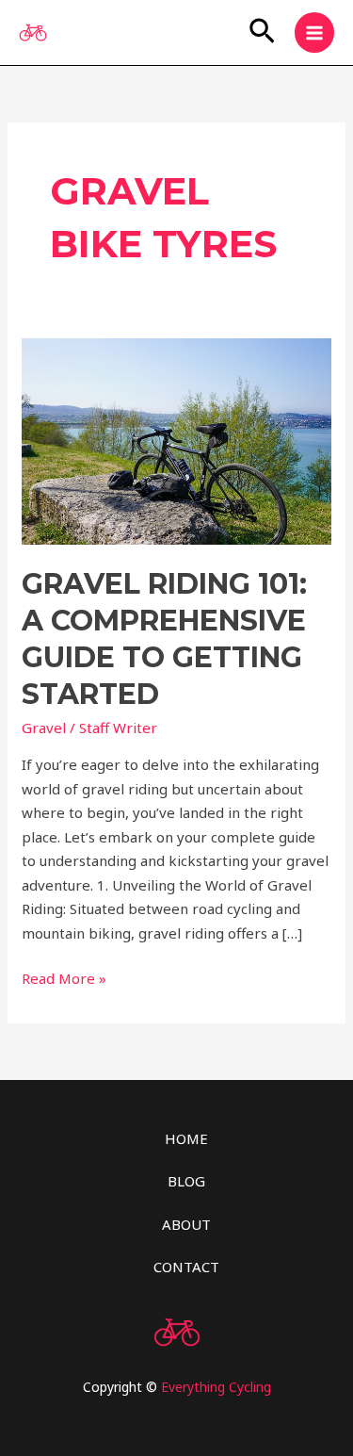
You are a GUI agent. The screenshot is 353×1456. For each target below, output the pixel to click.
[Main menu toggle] (315, 32)
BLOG (186, 1180)
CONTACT (186, 1266)
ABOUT (186, 1224)
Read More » (64, 977)
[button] (262, 33)
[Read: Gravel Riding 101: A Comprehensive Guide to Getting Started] (176, 439)
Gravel (44, 727)
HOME (186, 1138)
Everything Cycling (216, 1387)
